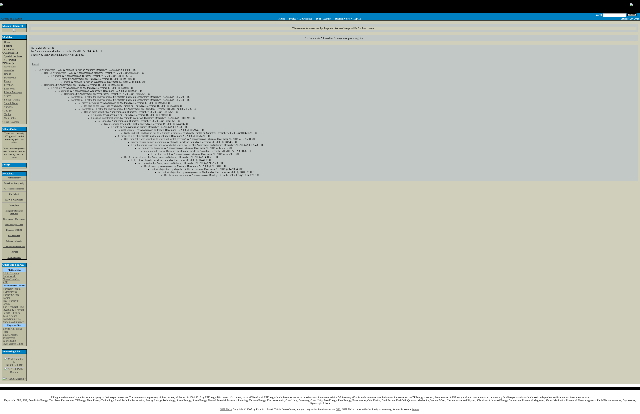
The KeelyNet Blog (13, 306)
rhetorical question (160, 169)
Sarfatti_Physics (11, 313)
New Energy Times (13, 343)
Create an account (11, 18)
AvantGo (9, 70)
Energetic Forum (11, 288)
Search (7, 95)
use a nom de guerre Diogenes (160, 151)
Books (7, 73)
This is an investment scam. (105, 118)
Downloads (10, 77)
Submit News (11, 103)
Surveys (8, 107)
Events (7, 81)
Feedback (9, 84)
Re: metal (56, 75)
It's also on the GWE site (97, 106)
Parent (35, 64)
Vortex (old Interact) (13, 322)
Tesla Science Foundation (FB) (11, 317)
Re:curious (50, 84)
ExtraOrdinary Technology (10, 336)
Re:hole (115, 127)
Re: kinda (103, 121)
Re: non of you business (150, 148)
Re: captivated (145, 163)
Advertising (10, 66)
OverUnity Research (13, 309)
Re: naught (96, 115)
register (359, 38)
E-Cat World (9, 276)
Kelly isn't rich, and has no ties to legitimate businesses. (153, 133)
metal (67, 81)
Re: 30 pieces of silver (136, 157)
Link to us (9, 88)
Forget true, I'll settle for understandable (91, 96)
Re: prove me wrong (88, 102)
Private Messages (13, 92)
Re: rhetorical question (169, 172)
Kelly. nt (135, 160)
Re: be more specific (95, 112)
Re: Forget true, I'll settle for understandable (101, 109)
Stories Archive (12, 99)
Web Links (10, 118)
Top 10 (8, 110)
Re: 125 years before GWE (58, 72)
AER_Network (11, 273)
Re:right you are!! (127, 130)
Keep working (111, 124)
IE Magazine (9, 340)
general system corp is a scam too (148, 142)
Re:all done (150, 166)
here (14, 157)
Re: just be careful (160, 154)
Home (7, 42)
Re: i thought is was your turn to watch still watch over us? (155, 139)
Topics (7, 114)
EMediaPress (10, 291)
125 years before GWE (50, 69)
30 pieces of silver (127, 136)
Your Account (11, 121)
